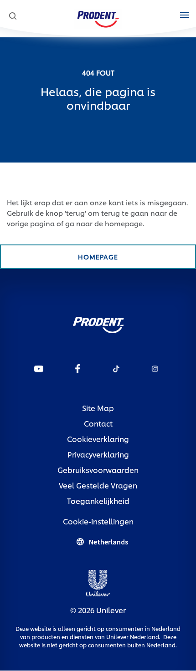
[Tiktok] (116, 368)
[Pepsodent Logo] (98, 17)
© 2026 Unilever (98, 610)
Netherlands (108, 541)
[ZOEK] (12, 16)
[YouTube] (38, 368)
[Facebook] (77, 368)
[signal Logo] (98, 322)
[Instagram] (155, 368)
